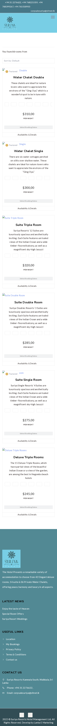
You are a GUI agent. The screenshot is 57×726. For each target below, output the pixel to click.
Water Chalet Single (28, 151)
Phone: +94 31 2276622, (19, 687)
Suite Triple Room (28, 225)
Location (10, 639)
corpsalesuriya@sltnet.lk (43, 10)
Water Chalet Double (28, 77)
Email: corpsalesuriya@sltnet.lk (22, 692)
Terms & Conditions (16, 654)
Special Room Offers (13, 613)
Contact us (11, 659)
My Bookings (13, 644)
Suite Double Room (28, 302)
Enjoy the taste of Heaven (15, 608)
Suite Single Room (28, 380)
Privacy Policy (13, 649)
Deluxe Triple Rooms (28, 457)
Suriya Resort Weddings (14, 619)
